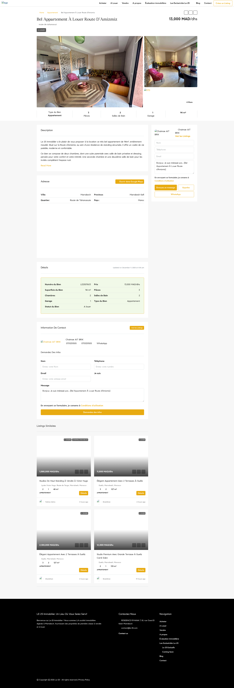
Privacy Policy (84, 680)
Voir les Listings (137, 328)
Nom (43, 361)
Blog (198, 3)
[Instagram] (195, 681)
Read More (46, 165)
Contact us (123, 633)
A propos (137, 3)
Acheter (102, 3)
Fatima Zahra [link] (50, 502)
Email (43, 373)
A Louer (114, 3)
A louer (41, 30)
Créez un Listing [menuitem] (223, 3)
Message (45, 385)
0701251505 (71, 343)
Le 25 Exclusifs (168, 647)
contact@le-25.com (129, 628)
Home (41, 13)
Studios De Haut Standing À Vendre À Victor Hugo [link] (63, 481)
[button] (186, 13)
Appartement (52, 13)
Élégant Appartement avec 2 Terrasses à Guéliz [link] (120, 481)
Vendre (125, 3)
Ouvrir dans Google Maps (131, 181)
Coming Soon (168, 652)
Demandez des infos (92, 412)
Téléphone (99, 361)
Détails (84, 493)
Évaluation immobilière (155, 3)
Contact (208, 3)
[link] (64, 456)
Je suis (97, 373)
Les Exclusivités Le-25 (180, 3)
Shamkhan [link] (106, 502)
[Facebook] (190, 681)
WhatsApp (102, 343)
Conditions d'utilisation (92, 405)
